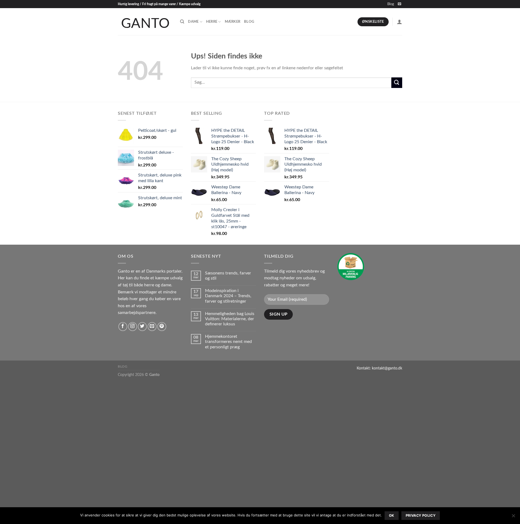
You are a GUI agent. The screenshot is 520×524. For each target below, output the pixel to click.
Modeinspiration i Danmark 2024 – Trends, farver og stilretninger (228, 296)
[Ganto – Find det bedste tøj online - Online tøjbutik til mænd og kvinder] (145, 21)
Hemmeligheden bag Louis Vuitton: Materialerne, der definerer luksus (229, 319)
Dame (193, 21)
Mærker (232, 21)
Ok (391, 515)
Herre (211, 21)
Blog (390, 4)
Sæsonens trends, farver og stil (228, 275)
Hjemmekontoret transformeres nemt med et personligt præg (228, 341)
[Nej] (513, 517)
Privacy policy (420, 515)
